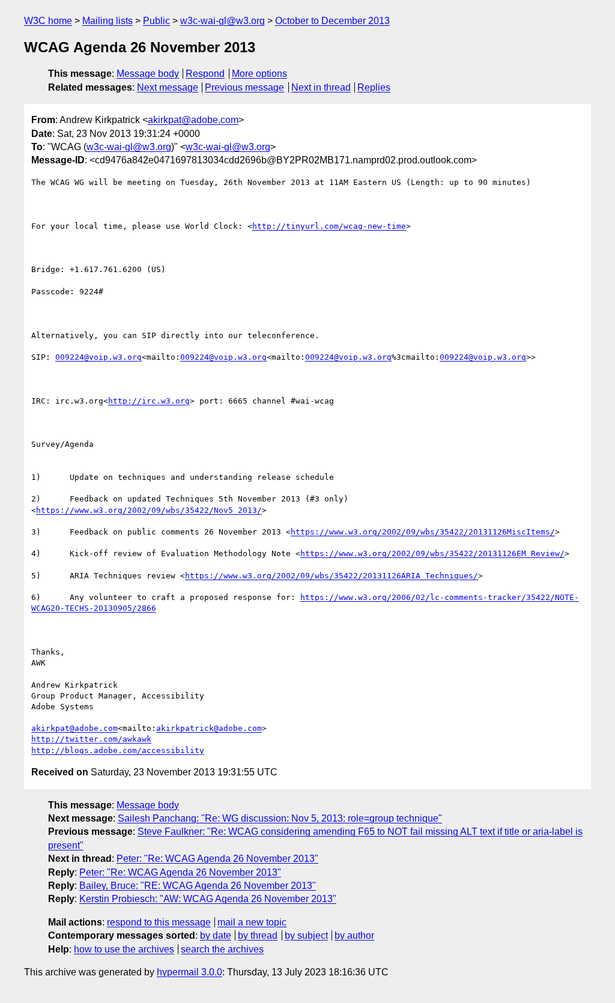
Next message (167, 87)
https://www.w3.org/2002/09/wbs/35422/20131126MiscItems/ (423, 531)
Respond (205, 73)
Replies (373, 87)
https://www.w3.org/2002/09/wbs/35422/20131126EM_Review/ (432, 553)
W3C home (48, 21)
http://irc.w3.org (149, 400)
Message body (148, 73)
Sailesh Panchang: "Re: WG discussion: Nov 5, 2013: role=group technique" (280, 818)
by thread (257, 935)
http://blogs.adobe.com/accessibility (117, 750)
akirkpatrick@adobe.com (209, 728)
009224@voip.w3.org (98, 357)
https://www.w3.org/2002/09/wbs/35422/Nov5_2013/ (149, 510)
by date (215, 935)
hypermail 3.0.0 (189, 972)
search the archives (222, 949)
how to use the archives (124, 949)
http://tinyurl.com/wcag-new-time (329, 226)
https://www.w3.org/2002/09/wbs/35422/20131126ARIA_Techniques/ (331, 575)
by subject (306, 935)
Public (156, 21)
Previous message (244, 87)
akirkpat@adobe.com (193, 120)
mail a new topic (251, 922)
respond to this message (159, 922)
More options (259, 73)
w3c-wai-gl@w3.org (222, 21)
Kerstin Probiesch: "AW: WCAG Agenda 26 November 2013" (207, 899)
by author (354, 935)
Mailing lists (107, 21)
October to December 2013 (332, 21)
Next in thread (321, 87)
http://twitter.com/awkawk (91, 739)
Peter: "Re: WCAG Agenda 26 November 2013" (217, 858)
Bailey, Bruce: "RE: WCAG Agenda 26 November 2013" (197, 885)
